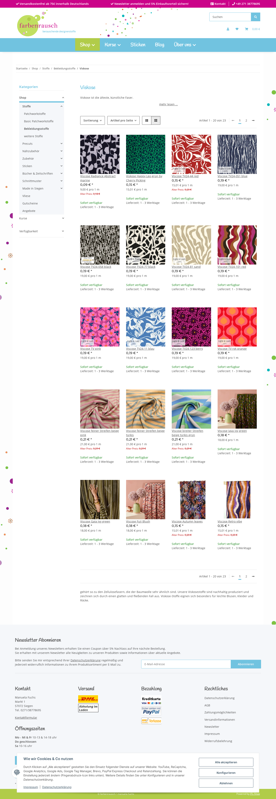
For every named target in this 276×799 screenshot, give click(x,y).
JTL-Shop (255, 794)
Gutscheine (30, 203)
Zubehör (28, 158)
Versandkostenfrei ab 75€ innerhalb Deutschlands (54, 4)
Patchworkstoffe (35, 114)
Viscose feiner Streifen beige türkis (145, 433)
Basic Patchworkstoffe (39, 121)
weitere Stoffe (33, 136)
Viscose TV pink (90, 349)
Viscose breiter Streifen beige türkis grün (187, 433)
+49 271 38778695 (247, 4)
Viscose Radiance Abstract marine (98, 178)
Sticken (138, 45)
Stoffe (26, 106)
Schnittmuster (32, 181)
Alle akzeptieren (226, 762)
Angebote (28, 211)
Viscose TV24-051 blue (233, 176)
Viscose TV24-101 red (232, 267)
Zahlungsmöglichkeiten (220, 712)
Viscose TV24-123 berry (187, 349)
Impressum (30, 787)
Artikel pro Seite (122, 120)
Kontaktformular (26, 717)
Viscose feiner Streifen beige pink (99, 433)
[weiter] (253, 120)
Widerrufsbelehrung (218, 741)
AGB (207, 705)
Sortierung (90, 120)
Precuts (27, 144)
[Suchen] (255, 17)
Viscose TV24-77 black (140, 267)
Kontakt (220, 4)
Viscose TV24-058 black (95, 267)
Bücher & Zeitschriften (37, 173)
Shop (22, 97)
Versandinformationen (219, 720)
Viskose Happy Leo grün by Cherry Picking (144, 178)
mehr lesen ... (168, 104)
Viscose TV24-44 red (185, 176)
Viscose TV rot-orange (232, 349)
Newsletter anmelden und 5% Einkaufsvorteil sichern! (151, 4)
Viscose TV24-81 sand (186, 267)
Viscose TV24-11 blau (140, 349)
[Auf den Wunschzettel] (112, 141)
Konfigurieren (226, 772)
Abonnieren (246, 664)
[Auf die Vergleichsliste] (102, 141)
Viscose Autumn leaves (187, 521)
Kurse (23, 218)
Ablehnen (226, 783)
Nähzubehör (30, 151)
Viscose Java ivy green (232, 431)
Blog (159, 45)
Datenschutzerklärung (57, 787)
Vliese (26, 196)
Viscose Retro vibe (230, 521)
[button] (227, 29)
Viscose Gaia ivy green (95, 521)
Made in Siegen (32, 188)
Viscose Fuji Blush (138, 521)
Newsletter (211, 727)
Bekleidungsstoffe (36, 129)
